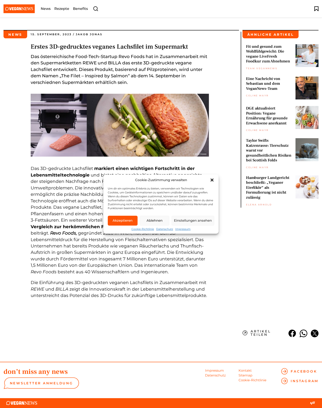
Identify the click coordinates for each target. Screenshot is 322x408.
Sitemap (245, 375)
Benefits (80, 9)
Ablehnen (155, 220)
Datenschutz (164, 229)
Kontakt (245, 370)
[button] (212, 180)
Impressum (183, 229)
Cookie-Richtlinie (142, 229)
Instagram (304, 381)
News (46, 9)
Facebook (304, 371)
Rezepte (61, 9)
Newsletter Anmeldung (41, 383)
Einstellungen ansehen (193, 220)
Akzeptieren (123, 220)
